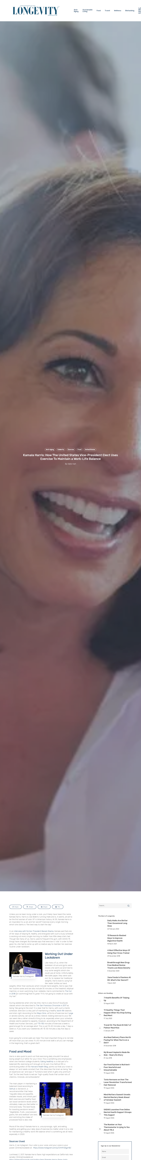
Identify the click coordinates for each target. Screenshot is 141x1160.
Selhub (12, 1089)
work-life (60, 1011)
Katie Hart (72, 464)
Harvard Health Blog (39, 1067)
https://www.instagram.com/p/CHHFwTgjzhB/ (52, 1148)
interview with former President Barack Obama (33, 931)
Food (79, 449)
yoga (71, 1013)
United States (90, 449)
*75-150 (40, 1023)
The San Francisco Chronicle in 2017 (51, 1005)
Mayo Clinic (41, 1013)
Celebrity (60, 449)
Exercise (71, 449)
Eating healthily (46, 1061)
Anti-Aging (50, 449)
